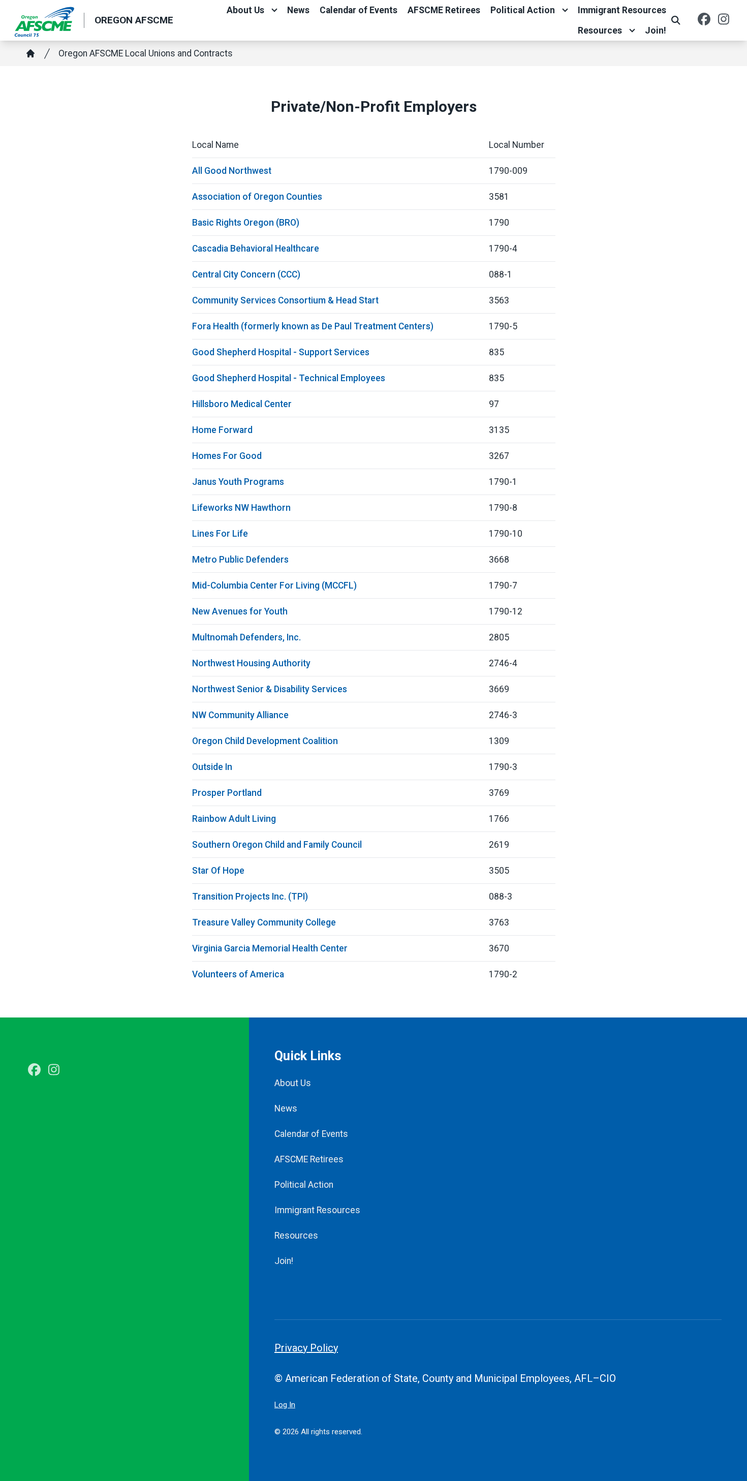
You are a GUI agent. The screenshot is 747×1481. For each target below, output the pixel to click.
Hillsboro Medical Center (242, 404)
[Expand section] (274, 10)
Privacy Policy (306, 1348)
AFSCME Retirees (444, 10)
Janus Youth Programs (238, 482)
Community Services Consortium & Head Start (285, 300)
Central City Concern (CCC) (246, 274)
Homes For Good (227, 456)
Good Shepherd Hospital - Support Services (280, 352)
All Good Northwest (231, 171)
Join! (655, 30)
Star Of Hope (218, 871)
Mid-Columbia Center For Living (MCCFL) (274, 585)
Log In (284, 1404)
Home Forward (222, 430)
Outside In (212, 767)
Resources (600, 30)
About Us (245, 10)
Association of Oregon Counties (257, 197)
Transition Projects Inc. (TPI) (250, 896)
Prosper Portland (227, 793)
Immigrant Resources (622, 10)
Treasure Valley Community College (264, 922)
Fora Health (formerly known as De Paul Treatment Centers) (312, 326)
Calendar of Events (358, 10)
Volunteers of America (238, 974)
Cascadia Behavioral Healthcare (255, 248)
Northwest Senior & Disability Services (269, 689)
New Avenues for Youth (240, 611)
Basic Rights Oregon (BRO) (245, 223)
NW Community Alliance (240, 715)
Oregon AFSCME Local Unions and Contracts (145, 53)
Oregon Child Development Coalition (265, 741)
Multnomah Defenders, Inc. (246, 637)
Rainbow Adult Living (234, 819)
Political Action (522, 10)
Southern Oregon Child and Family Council (277, 845)
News (298, 10)
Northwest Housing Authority (251, 663)
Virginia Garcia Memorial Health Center (270, 948)
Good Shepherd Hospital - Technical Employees (288, 378)
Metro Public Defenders (240, 559)
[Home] (30, 53)
